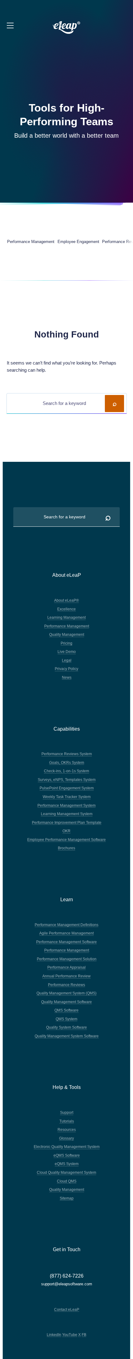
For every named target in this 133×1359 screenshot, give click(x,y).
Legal (66, 660)
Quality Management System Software (67, 1036)
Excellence (66, 609)
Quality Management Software (66, 1002)
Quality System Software (66, 1027)
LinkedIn (54, 1335)
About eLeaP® (66, 600)
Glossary (66, 1138)
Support (66, 1112)
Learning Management (66, 617)
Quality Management (66, 634)
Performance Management (66, 626)
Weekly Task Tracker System (67, 797)
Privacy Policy (66, 669)
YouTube (69, 1335)
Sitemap (67, 1198)
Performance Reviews (66, 985)
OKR (66, 831)
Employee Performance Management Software (66, 840)
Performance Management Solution (67, 959)
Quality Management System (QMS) (66, 993)
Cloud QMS (66, 1181)
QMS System (66, 1019)
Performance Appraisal (66, 967)
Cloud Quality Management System (66, 1172)
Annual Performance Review (66, 976)
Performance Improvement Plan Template (66, 822)
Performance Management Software (66, 942)
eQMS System (67, 1164)
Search (114, 403)
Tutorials (66, 1121)
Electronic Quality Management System (67, 1147)
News (66, 677)
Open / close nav (10, 25)
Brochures (66, 848)
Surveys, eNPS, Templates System (67, 780)
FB (84, 1335)
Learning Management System (66, 814)
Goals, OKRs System (66, 762)
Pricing (66, 643)
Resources (67, 1129)
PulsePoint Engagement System (67, 788)
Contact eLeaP (66, 1309)
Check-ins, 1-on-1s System (66, 771)
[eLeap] (66, 27)
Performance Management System (66, 805)
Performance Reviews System (66, 754)
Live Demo (67, 652)
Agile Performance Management (66, 933)
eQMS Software (67, 1155)
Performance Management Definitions (66, 925)
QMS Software (66, 1010)
